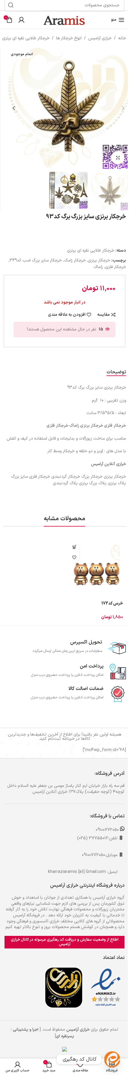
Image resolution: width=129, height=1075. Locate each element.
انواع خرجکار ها (69, 38)
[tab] (116, 372)
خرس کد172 (112, 603)
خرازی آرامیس (100, 38)
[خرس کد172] (96, 569)
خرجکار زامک (75, 260)
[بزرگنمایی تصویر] (117, 158)
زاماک (98, 267)
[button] (123, 108)
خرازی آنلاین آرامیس (108, 464)
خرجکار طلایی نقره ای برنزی (26, 38)
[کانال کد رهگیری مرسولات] (112, 1059)
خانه (122, 38)
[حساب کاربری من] (21, 20)
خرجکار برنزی (99, 260)
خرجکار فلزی (115, 267)
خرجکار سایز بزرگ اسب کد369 (36, 260)
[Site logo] (65, 19)
